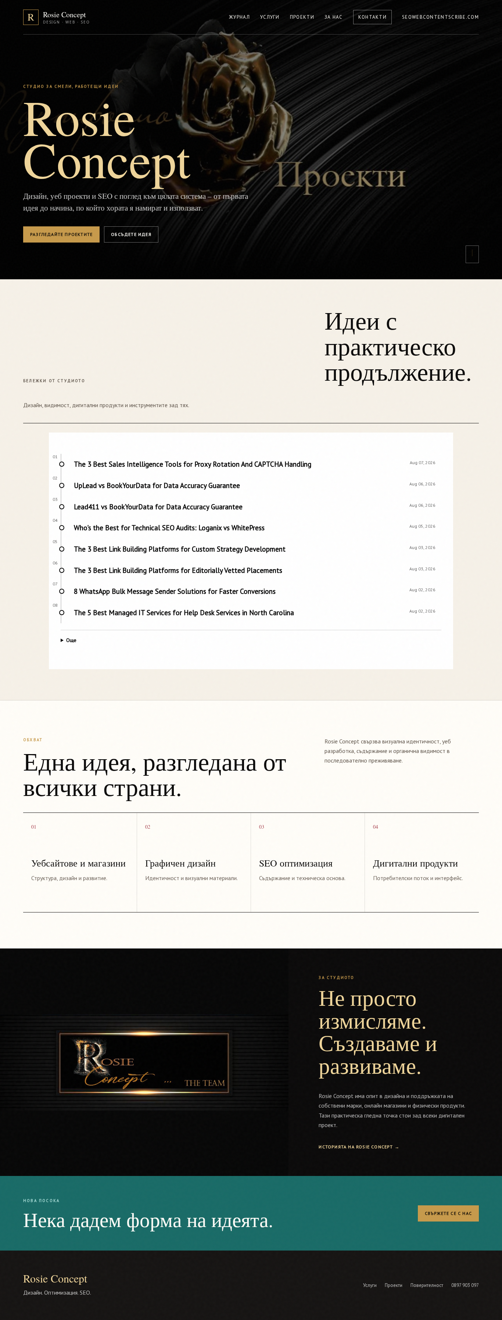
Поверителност (426, 1285)
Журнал (239, 17)
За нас (333, 17)
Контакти (372, 17)
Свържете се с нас (448, 1213)
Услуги (270, 17)
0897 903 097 (465, 1285)
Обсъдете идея (131, 234)
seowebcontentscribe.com (440, 17)
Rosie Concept (55, 1278)
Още (71, 640)
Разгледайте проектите (61, 234)
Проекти (302, 17)
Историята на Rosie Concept (359, 1146)
